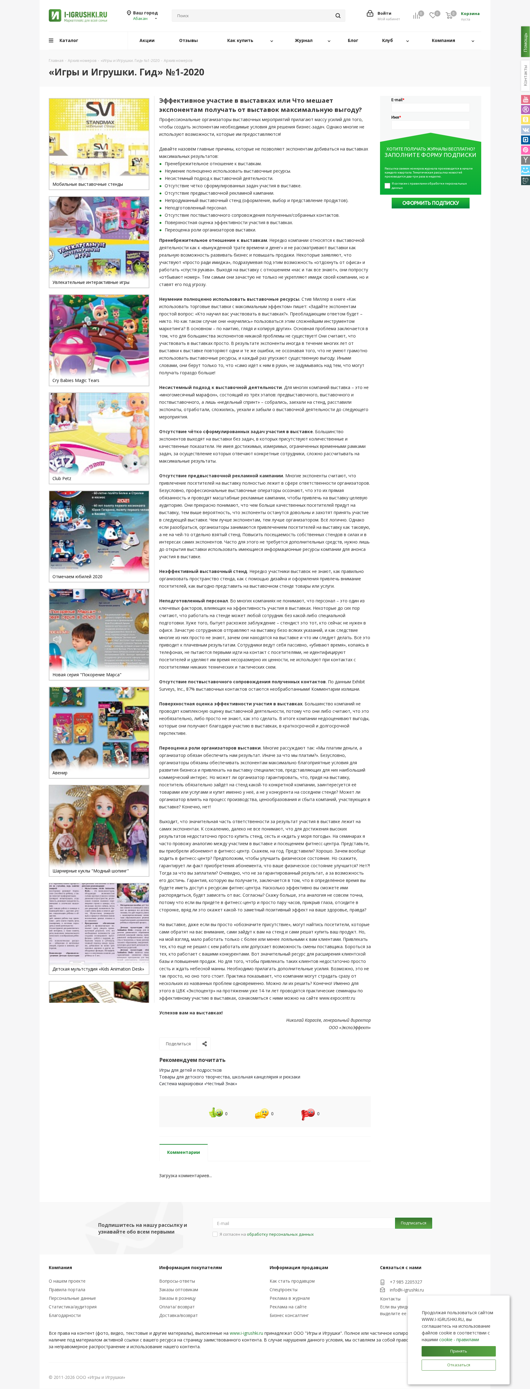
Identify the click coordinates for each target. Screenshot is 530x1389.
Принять (458, 1351)
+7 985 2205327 (406, 1282)
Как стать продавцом (292, 1281)
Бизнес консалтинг (289, 1315)
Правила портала (67, 1289)
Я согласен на (267, 1234)
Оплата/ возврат (177, 1307)
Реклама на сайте (288, 1307)
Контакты (390, 1299)
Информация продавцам (299, 1267)
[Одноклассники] (525, 119)
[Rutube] (525, 109)
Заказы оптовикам (178, 1289)
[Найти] (338, 16)
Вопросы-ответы (177, 1281)
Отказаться (458, 1365)
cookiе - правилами (459, 1339)
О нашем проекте (67, 1281)
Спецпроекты (284, 1289)
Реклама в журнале (290, 1298)
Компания (60, 1267)
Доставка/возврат (178, 1315)
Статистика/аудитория (73, 1307)
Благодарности (65, 1315)
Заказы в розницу (177, 1298)
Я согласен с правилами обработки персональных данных (429, 185)
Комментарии (183, 1152)
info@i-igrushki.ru (407, 1290)
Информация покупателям (190, 1267)
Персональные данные (72, 1298)
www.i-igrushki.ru (246, 1333)
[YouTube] (525, 99)
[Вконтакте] (525, 129)
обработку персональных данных (280, 1234)
